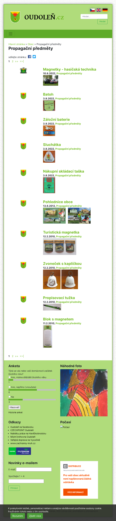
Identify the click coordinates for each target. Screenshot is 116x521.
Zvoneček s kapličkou (62, 263)
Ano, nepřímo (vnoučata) (23, 387)
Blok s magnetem (58, 319)
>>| (22, 61)
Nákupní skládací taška (63, 171)
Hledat (102, 21)
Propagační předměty (69, 73)
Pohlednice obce (58, 202)
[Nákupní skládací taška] (23, 172)
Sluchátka (52, 144)
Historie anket (15, 412)
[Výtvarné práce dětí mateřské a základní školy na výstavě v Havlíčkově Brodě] (84, 392)
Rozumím (17, 515)
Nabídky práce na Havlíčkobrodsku (28, 433)
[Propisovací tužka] (23, 299)
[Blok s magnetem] (23, 320)
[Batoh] (23, 95)
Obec (31, 44)
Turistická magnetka (61, 232)
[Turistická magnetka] (23, 233)
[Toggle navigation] (10, 34)
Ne (12, 397)
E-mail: (12, 469)
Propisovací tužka (59, 298)
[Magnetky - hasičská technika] (23, 70)
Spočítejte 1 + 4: (16, 476)
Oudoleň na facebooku (21, 427)
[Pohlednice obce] (23, 203)
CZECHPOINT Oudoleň (22, 430)
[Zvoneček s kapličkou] (23, 265)
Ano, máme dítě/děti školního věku (28, 377)
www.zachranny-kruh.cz (22, 443)
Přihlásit (14, 488)
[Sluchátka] (23, 145)
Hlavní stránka (16, 44)
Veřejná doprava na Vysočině (25, 440)
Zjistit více (35, 515)
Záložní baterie (56, 119)
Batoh (48, 94)
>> (16, 61)
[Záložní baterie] (23, 120)
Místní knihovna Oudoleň (22, 436)
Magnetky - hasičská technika (69, 69)
